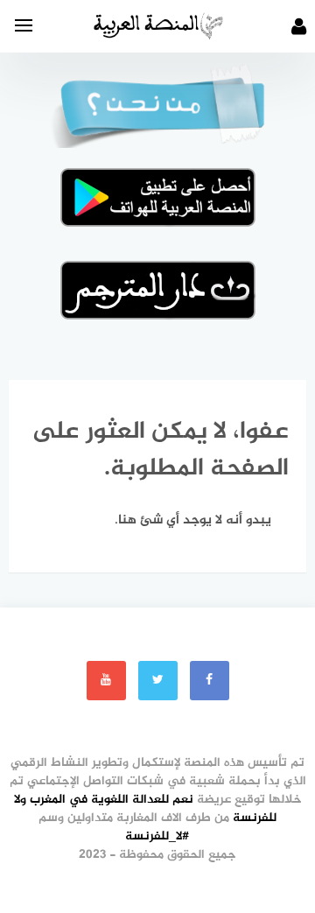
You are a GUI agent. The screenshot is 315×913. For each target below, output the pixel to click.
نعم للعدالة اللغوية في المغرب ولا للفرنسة (145, 809)
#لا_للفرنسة (157, 836)
